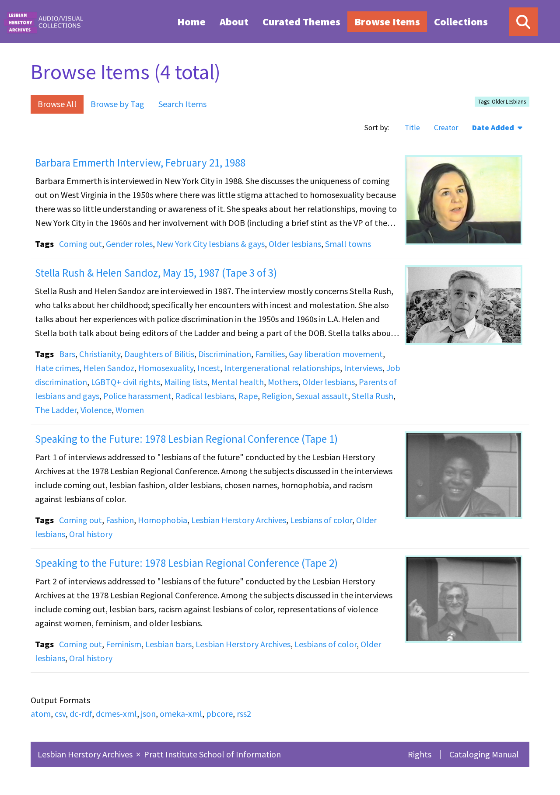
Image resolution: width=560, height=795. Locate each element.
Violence (96, 409)
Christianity (99, 353)
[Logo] (43, 22)
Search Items (182, 103)
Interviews (363, 367)
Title (412, 127)
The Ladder (56, 409)
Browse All (57, 103)
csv (60, 713)
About (234, 21)
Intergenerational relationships (282, 367)
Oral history (90, 533)
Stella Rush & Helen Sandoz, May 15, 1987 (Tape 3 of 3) (156, 273)
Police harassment (137, 395)
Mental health (237, 381)
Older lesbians (295, 243)
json (148, 713)
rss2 (244, 713)
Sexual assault (322, 395)
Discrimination (224, 353)
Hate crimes (57, 367)
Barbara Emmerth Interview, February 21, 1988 (140, 163)
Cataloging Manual (484, 754)
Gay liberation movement (336, 353)
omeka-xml (181, 713)
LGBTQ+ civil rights (125, 381)
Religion (277, 395)
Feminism (123, 644)
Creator (446, 127)
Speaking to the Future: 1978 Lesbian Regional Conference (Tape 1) (186, 439)
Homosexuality (165, 367)
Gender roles (129, 243)
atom (41, 713)
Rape (248, 395)
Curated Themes (301, 21)
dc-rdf (81, 713)
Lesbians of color (321, 519)
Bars (67, 353)
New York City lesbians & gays (211, 243)
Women (130, 409)
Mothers (283, 381)
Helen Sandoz (108, 367)
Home (191, 21)
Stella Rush (372, 395)
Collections (461, 21)
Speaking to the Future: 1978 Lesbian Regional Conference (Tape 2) (186, 563)
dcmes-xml (116, 713)
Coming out (80, 243)
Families (270, 353)
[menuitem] (191, 21)
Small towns (348, 243)
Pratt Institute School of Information (212, 754)
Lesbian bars (168, 644)
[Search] (523, 21)
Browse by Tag (117, 103)
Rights (419, 754)
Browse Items (387, 21)
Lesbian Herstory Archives (238, 519)
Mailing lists (185, 381)
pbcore (219, 713)
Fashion (120, 519)
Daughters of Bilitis (159, 353)
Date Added (494, 127)
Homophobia (162, 519)
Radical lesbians (204, 395)
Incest (208, 367)
